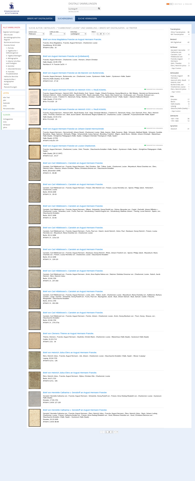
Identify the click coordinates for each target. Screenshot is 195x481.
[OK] (99, 8)
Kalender (6, 103)
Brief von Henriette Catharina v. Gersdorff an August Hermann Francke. (75, 410)
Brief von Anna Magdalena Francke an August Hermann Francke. (72, 39)
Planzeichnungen (10, 87)
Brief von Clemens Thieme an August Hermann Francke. (68, 333)
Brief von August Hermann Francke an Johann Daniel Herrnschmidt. (73, 129)
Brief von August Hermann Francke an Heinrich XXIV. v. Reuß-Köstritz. (75, 90)
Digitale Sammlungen (82, 3)
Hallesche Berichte (11, 76)
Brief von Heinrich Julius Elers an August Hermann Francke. (70, 352)
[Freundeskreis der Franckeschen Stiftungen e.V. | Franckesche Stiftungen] (18, 8)
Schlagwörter (8, 119)
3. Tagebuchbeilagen (14, 56)
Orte (5, 106)
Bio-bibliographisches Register (12, 38)
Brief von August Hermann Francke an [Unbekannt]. (66, 56)
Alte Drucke (8, 35)
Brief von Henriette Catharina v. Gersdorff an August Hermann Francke (75, 392)
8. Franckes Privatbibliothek (12, 73)
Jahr (4, 100)
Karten (6, 84)
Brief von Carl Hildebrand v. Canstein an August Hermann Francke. (73, 163)
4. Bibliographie (12, 58)
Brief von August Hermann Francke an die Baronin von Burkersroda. (73, 73)
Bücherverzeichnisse (12, 42)
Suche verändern (87, 18)
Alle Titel (6, 97)
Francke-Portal (9, 45)
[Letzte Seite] (109, 33)
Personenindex (8, 109)
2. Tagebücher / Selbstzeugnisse (12, 52)
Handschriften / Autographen (10, 80)
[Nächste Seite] (106, 33)
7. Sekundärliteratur (13, 69)
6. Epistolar (10, 66)
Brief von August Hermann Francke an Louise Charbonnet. (69, 146)
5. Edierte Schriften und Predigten (13, 62)
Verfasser (6, 125)
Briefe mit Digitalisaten (39, 18)
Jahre (5, 127)
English (188, 4)
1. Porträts (10, 48)
